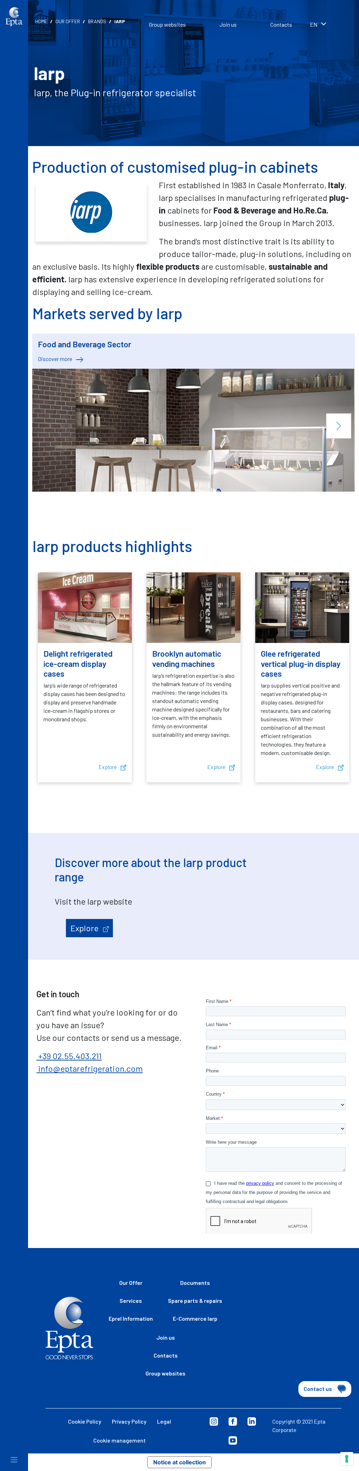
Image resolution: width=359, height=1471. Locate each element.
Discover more (55, 358)
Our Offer (67, 21)
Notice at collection (179, 1462)
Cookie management (119, 1440)
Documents (195, 1282)
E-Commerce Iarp (195, 1318)
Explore (108, 766)
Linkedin (252, 1421)
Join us (228, 24)
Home (41, 21)
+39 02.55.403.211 (69, 1056)
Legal (164, 1421)
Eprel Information (131, 1318)
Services (131, 1300)
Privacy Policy (129, 1421)
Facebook (233, 1421)
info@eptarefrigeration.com (89, 1068)
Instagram (214, 1421)
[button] (338, 426)
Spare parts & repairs (195, 1300)
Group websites (167, 24)
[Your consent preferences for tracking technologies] (346, 1458)
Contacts (281, 24)
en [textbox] (313, 24)
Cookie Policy (84, 1421)
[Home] (14, 16)
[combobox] (327, 25)
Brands (97, 21)
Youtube (233, 1440)
